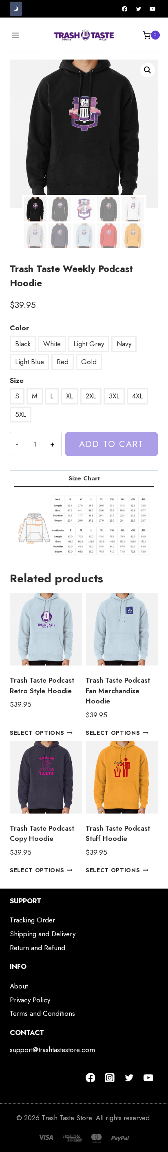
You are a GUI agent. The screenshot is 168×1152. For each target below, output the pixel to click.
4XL (137, 396)
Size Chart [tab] (84, 478)
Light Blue (29, 362)
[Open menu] (15, 35)
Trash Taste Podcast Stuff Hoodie (118, 833)
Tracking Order (32, 920)
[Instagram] (109, 1078)
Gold (89, 362)
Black (23, 344)
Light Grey (88, 344)
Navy (124, 344)
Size (17, 380)
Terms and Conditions (42, 1013)
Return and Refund (37, 948)
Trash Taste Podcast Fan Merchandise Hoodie (118, 690)
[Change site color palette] (16, 9)
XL (69, 396)
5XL (20, 414)
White (52, 344)
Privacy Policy (30, 1000)
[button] (147, 70)
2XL (91, 396)
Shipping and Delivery (42, 934)
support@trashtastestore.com (52, 1050)
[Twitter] (138, 9)
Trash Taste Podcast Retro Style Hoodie (42, 685)
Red (63, 362)
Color (19, 328)
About (19, 986)
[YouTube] (152, 9)
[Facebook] (124, 9)
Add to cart (111, 444)
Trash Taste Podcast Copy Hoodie (42, 833)
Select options (37, 732)
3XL (114, 396)
